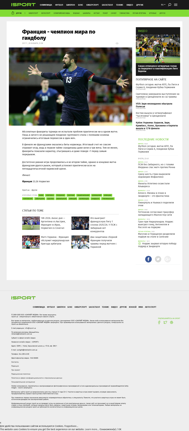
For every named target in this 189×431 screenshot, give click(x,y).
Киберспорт (92, 4)
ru (162, 4)
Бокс (80, 4)
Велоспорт (45, 13)
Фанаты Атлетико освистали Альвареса (154, 185)
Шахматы (86, 13)
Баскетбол (107, 4)
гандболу (95, 198)
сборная (70, 195)
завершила (39, 198)
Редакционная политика (20, 374)
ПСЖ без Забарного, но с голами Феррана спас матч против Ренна (156, 166)
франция (72, 198)
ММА (141, 306)
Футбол (59, 4)
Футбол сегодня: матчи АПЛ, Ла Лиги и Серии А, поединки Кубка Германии (157, 86)
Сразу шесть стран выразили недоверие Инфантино (154, 175)
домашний (96, 195)
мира (41, 195)
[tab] (148, 259)
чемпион (50, 195)
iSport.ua (26, 190)
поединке (61, 195)
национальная (83, 195)
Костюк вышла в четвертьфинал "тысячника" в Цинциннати (154, 114)
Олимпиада (46, 4)
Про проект (15, 370)
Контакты (15, 362)
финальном (61, 198)
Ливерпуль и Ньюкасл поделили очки (156, 204)
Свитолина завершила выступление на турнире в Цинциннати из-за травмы (157, 95)
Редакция (15, 366)
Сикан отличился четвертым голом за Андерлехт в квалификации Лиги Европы (158, 68)
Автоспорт (150, 306)
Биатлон (70, 4)
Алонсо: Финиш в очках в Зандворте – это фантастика (153, 194)
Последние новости (153, 139)
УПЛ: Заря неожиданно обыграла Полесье (154, 105)
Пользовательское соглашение (23, 382)
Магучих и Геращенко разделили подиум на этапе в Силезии (156, 235)
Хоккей (132, 306)
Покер (105, 13)
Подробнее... (71, 426)
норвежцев (84, 198)
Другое (162, 13)
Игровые (152, 13)
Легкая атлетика (139, 13)
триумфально (108, 198)
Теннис (119, 4)
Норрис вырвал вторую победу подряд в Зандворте (157, 245)
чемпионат (27, 198)
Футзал (97, 13)
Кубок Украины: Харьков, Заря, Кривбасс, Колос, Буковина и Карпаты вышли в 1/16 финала (157, 125)
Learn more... (92, 429)
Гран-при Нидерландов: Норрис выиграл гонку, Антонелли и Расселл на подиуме (155, 224)
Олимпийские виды (62, 13)
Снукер (113, 13)
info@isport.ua (30, 328)
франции (107, 195)
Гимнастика (124, 13)
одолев (50, 198)
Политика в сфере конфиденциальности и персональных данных (36, 378)
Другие (139, 4)
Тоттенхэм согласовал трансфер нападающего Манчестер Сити (156, 213)
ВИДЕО (130, 4)
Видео (142, 31)
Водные (76, 13)
